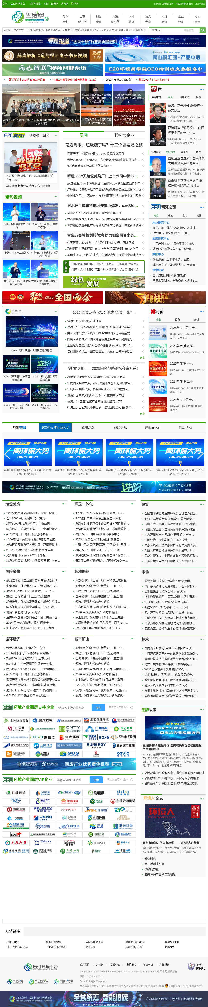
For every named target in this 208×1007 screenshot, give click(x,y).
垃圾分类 (122, 269)
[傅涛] (158, 104)
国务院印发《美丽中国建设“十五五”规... (31, 606)
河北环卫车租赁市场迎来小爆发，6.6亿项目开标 (106, 206)
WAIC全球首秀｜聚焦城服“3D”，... (166, 669)
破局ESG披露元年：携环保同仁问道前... (100, 690)
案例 (197, 21)
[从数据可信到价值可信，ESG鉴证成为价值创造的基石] (129, 85)
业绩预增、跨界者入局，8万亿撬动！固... (32, 585)
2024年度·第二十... (182, 381)
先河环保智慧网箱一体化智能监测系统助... (171, 653)
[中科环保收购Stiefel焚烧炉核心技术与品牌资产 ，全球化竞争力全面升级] (129, 106)
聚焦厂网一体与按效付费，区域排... (175, 227)
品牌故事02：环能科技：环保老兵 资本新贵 (172, 778)
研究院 (115, 21)
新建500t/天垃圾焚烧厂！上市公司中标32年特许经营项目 (113, 176)
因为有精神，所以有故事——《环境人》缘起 (171, 842)
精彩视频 (13, 197)
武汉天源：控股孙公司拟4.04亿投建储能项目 (95, 153)
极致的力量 (151, 869)
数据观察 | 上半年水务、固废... (172, 259)
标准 (164, 16)
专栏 (66, 21)
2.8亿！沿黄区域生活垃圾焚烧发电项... (30, 550)
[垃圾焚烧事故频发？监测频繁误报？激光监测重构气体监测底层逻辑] (97, 85)
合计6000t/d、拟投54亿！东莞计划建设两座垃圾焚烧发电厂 (103, 159)
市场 (145, 572)
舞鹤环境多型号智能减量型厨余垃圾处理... (171, 658)
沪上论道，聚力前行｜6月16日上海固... (31, 628)
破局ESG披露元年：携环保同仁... (174, 249)
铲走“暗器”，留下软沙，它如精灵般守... (169, 674)
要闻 (84, 135)
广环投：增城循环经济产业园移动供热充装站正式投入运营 (104, 189)
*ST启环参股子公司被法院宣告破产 (89, 165)
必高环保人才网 (133, 947)
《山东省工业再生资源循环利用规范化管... (171, 524)
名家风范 (156, 152)
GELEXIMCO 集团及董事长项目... (27, 695)
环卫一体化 (84, 504)
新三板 (82, 21)
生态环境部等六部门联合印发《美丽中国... (33, 617)
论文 (148, 16)
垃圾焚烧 (77, 264)
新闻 (66, 16)
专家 (148, 21)
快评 (198, 152)
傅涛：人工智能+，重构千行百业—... (45, 226)
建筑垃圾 (77, 269)
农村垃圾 (133, 264)
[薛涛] (158, 126)
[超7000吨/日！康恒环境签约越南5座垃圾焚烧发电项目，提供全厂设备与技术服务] (41, 85)
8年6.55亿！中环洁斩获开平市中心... (98, 534)
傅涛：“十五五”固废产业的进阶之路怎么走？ (95, 401)
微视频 (34, 136)
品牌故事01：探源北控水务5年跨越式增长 (171, 783)
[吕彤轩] (158, 157)
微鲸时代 (150, 858)
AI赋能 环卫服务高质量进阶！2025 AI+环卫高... (97, 377)
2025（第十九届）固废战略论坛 (44, 378)
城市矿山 (82, 639)
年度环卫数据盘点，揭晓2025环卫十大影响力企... (98, 389)
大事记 (99, 964)
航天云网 (90, 947)
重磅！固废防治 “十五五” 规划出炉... (29, 596)
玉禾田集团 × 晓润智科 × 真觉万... (165, 591)
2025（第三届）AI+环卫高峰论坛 (17, 378)
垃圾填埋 (111, 269)
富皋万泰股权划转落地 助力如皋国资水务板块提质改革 (111, 235)
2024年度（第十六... (183, 399)
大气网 (64, 3)
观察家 (184, 152)
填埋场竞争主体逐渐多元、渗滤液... (175, 264)
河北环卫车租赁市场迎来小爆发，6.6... (100, 513)
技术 (145, 639)
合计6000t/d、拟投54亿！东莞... (26, 518)
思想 (198, 215)
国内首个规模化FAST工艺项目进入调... (169, 648)
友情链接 (131, 964)
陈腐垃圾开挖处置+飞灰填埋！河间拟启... (101, 622)
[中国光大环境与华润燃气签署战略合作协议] (97, 106)
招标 (197, 16)
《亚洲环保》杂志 (56, 947)
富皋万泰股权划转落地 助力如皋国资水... (170, 623)
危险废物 (122, 264)
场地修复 (82, 572)
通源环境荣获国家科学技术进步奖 (165, 685)
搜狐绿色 (170, 947)
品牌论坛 (120, 427)
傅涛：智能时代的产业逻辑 (16, 226)
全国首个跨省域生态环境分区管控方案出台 (94, 213)
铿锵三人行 (153, 427)
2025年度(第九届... (182, 346)
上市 (82, 16)
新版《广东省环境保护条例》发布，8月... (170, 550)
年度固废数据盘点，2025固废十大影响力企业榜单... (100, 383)
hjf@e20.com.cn (98, 981)
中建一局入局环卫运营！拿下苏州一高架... (102, 544)
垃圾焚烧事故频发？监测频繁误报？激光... (33, 560)
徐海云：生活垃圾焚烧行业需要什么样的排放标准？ (100, 327)
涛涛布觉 (156, 97)
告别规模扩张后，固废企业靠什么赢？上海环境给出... (101, 351)
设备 (181, 21)
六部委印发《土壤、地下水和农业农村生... (102, 580)
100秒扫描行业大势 (55, 427)
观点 (170, 97)
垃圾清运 (88, 269)
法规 (131, 21)
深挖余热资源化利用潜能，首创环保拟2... (32, 513)
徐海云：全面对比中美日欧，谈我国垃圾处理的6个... (100, 407)
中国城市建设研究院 (184, 4)
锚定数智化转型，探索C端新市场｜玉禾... (170, 596)
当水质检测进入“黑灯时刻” (169, 275)
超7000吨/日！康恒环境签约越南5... (29, 534)
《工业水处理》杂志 (17, 947)
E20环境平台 (18, 3)
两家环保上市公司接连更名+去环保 (28, 185)
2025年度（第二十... (183, 328)
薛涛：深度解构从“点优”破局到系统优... (100, 695)
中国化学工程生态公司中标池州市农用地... (171, 617)
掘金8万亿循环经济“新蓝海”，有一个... (30, 591)
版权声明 (148, 964)
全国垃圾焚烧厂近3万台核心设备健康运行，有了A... (100, 345)
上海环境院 (200, 4)
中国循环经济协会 (135, 942)
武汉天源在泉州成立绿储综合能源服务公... (33, 679)
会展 (164, 21)
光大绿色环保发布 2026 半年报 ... (27, 555)
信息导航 (157, 4)
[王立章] (158, 179)
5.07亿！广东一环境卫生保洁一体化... (99, 518)
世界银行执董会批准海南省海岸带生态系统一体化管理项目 (104, 225)
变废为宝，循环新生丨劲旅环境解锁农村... (171, 628)
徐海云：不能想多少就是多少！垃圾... (44, 254)
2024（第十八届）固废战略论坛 (44, 407)
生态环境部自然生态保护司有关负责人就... (171, 545)
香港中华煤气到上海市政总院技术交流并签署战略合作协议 (104, 219)
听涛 (46, 136)
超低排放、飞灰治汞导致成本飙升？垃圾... (33, 601)
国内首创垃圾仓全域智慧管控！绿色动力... (171, 695)
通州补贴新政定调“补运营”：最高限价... (169, 518)
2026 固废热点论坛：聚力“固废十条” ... (104, 312)
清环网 (74, 3)
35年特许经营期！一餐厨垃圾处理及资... (31, 684)
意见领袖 (170, 152)
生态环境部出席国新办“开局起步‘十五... (169, 534)
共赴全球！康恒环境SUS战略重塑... (44, 283)
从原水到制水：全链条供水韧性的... (175, 280)
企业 (181, 16)
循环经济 (12, 639)
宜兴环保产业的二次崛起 (160, 874)
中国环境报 (12, 942)
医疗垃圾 (133, 269)
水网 (46, 3)
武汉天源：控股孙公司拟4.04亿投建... (168, 580)
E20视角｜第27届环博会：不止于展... (99, 628)
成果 (170, 215)
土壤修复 (100, 264)
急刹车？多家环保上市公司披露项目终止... (102, 523)
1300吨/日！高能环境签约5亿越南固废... (31, 539)
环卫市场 (100, 269)
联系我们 (84, 964)
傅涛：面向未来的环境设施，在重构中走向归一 (97, 395)
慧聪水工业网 (172, 942)
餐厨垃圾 (88, 264)
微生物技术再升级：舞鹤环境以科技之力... (171, 680)
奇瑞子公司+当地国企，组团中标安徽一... (101, 560)
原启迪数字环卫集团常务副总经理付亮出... (102, 555)
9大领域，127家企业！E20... (171, 233)
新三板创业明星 (154, 863)
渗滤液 (110, 264)
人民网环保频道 (94, 942)
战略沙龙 (87, 427)
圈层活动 (185, 427)
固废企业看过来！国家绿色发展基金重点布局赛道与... (101, 339)
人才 (131, 16)
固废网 (54, 3)
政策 (115, 16)
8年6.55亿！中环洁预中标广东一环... (98, 550)
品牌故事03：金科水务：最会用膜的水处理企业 (174, 773)
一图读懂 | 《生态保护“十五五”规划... (167, 539)
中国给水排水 (53, 942)
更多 (55, 135)
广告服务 (164, 964)
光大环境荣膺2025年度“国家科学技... (167, 664)
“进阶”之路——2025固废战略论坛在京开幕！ (104, 368)
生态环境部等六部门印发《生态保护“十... (170, 561)
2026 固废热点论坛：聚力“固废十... (28, 622)
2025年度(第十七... (182, 363)
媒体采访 (184, 97)
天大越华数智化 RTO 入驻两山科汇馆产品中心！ (29, 178)
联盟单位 (115, 964)
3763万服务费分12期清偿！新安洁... (98, 539)
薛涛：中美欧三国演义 (17, 252)
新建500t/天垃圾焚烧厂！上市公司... (29, 523)
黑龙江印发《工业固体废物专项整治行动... (171, 555)
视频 (99, 16)
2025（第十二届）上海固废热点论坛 (16, 407)
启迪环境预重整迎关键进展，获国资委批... (33, 544)
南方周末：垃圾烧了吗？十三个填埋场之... (33, 529)
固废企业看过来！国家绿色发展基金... (16, 283)
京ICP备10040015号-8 (151, 986)
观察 (156, 215)
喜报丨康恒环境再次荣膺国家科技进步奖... (171, 690)
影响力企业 (124, 135)
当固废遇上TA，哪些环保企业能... (174, 243)
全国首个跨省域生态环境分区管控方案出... (171, 513)
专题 (99, 21)
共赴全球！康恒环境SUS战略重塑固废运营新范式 (98, 333)
